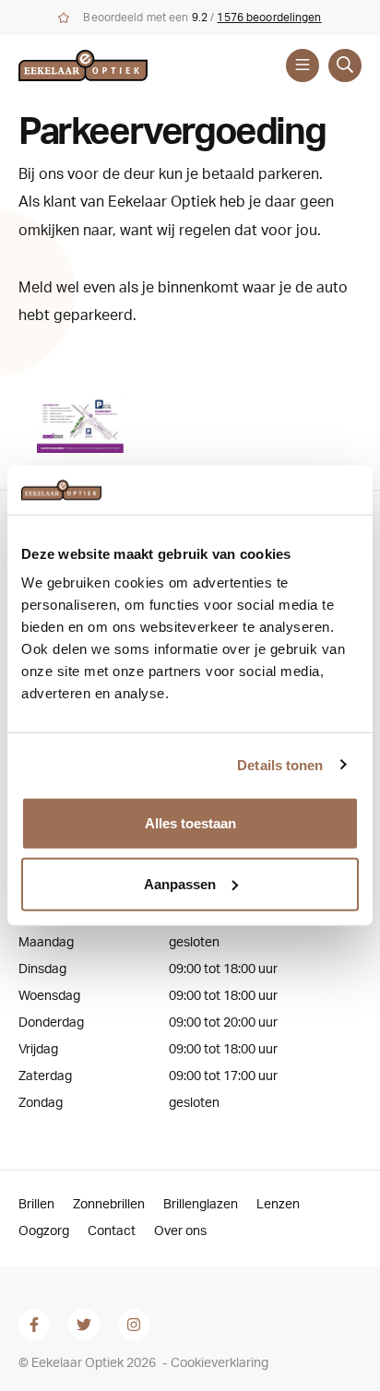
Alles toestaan (190, 823)
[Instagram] (133, 1324)
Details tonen (280, 764)
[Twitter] (84, 1324)
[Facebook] (34, 1324)
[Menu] (302, 65)
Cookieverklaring (219, 1363)
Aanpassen (180, 883)
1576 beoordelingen (269, 17)
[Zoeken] (345, 65)
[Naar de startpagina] (99, 65)
